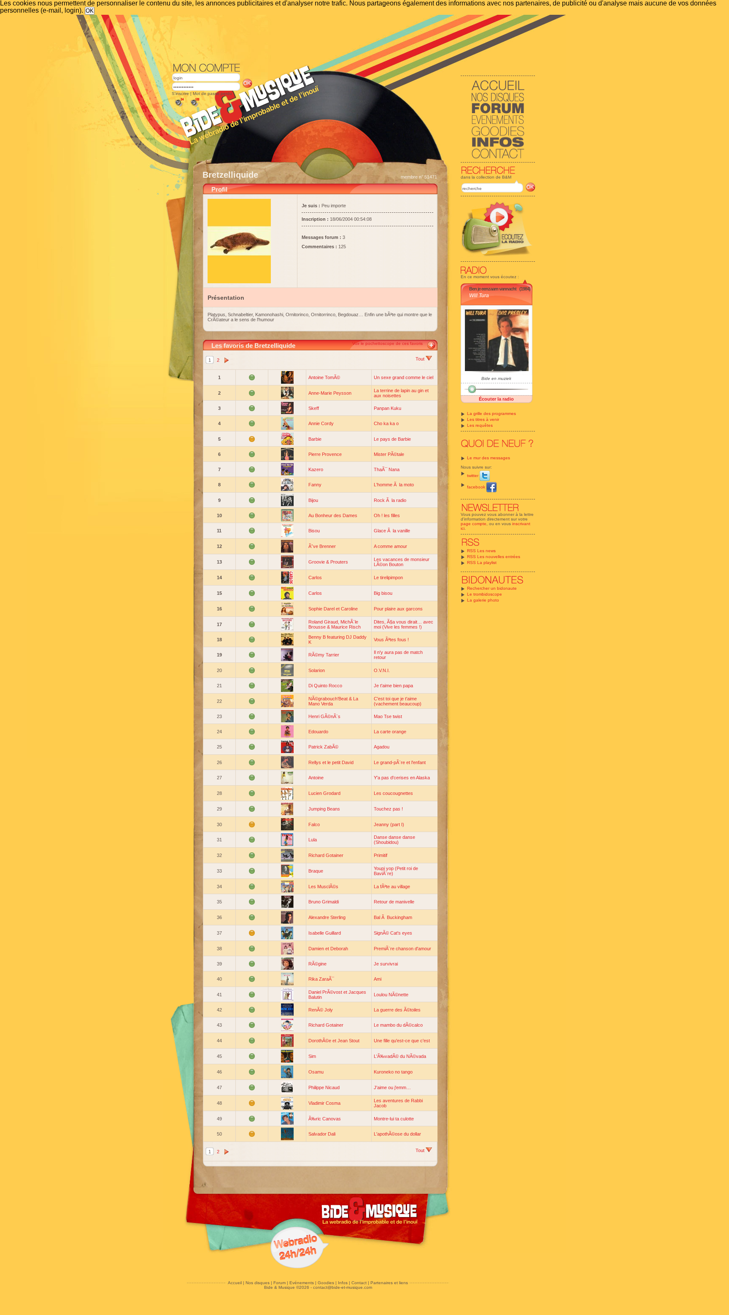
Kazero (315, 469)
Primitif (380, 855)
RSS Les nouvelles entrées (493, 556)
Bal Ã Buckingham (393, 917)
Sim (312, 1056)
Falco (314, 824)
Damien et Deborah (328, 948)
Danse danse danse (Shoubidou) (394, 840)
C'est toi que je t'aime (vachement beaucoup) (397, 701)
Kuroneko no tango (393, 1071)
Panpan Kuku (387, 408)
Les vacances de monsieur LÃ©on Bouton (401, 562)
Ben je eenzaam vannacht (492, 288)
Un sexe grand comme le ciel (403, 377)
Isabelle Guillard (324, 932)
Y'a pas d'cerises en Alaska (402, 777)
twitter (473, 475)
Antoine (316, 777)
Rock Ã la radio (390, 500)
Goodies (326, 1282)
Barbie (314, 439)
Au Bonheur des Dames (332, 515)
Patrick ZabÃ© (323, 746)
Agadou (381, 746)
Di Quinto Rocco (325, 685)
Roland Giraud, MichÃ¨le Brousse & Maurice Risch (334, 624)
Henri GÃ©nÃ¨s (324, 716)
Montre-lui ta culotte (394, 1118)
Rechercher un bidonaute (492, 588)
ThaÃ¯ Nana (387, 469)
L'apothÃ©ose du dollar (397, 1133)
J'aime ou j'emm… (392, 1087)
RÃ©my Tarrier (323, 654)
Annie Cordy (321, 423)
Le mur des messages (488, 458)
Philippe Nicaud (324, 1087)
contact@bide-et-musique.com (342, 1287)
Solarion (316, 670)
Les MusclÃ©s (323, 886)
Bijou (313, 500)
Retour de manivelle (394, 901)
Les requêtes (480, 425)
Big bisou (383, 593)
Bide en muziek (496, 378)
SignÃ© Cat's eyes (393, 932)
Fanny (314, 484)
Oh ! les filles (387, 515)
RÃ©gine (317, 963)
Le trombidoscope (484, 594)
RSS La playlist (482, 562)
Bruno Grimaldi (323, 901)
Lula (312, 839)
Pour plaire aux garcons (398, 608)
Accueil (235, 1282)
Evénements (301, 1282)
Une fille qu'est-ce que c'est (402, 1040)
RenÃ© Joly (320, 1009)
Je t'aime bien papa (393, 685)
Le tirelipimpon (388, 577)
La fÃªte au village (392, 886)
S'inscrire (180, 93)
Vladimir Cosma (324, 1103)
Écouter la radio (496, 398)
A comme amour (390, 546)
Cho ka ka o (386, 423)
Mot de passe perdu (212, 93)
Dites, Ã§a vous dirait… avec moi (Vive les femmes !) (403, 624)
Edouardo (318, 731)
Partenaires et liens (389, 1282)
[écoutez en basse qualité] (179, 106)
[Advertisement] (353, 38)
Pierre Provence (325, 454)
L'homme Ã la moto (394, 484)
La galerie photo (483, 600)
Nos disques (258, 1282)
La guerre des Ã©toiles (397, 1009)
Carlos (315, 577)
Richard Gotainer (325, 855)
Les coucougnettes (393, 793)
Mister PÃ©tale (389, 454)
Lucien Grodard (324, 793)
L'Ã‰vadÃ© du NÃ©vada (400, 1056)
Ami (377, 979)
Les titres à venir (483, 419)
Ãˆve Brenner (322, 546)
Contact (359, 1282)
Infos (343, 1282)
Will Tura (479, 295)
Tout (421, 358)
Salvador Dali (321, 1133)
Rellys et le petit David (331, 762)
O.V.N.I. (382, 670)
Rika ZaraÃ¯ (321, 979)
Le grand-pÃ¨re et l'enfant (400, 762)
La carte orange (390, 731)
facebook (476, 487)
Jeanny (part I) (389, 824)
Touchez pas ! (388, 808)
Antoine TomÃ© (324, 377)
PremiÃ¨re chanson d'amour (402, 948)
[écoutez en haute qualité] (194, 106)
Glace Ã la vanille (392, 530)
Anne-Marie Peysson (329, 393)
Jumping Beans (324, 808)
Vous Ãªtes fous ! (391, 639)
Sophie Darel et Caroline (333, 608)
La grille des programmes (491, 413)
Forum (279, 1282)
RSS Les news (481, 550)
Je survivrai (386, 963)
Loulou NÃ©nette (391, 994)
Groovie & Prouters (328, 561)
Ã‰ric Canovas (324, 1118)
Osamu (316, 1071)
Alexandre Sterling (327, 917)
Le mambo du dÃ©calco (398, 1025)
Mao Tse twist (388, 716)
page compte (473, 523)
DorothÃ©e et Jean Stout (333, 1040)
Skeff (313, 408)
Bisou (314, 530)
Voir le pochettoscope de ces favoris (387, 343)
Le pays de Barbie (392, 439)
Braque (315, 870)
